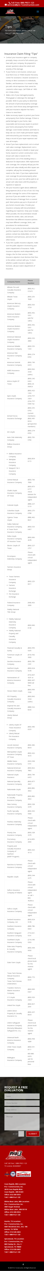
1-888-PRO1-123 (21, 1163)
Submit (33, 1133)
